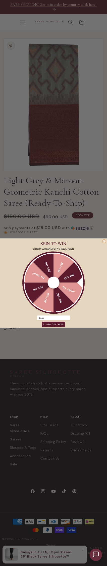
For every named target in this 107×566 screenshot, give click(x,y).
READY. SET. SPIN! (53, 324)
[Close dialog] (104, 241)
